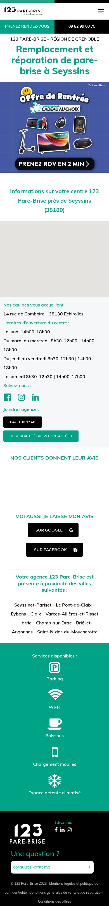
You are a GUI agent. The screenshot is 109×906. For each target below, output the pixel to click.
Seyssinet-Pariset (32, 605)
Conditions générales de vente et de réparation (66, 892)
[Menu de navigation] (101, 11)
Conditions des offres (54, 901)
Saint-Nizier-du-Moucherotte (67, 632)
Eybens (18, 614)
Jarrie (26, 623)
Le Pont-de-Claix (74, 605)
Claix (35, 614)
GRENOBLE (87, 39)
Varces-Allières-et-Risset (72, 614)
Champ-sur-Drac (54, 623)
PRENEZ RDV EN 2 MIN (55, 164)
